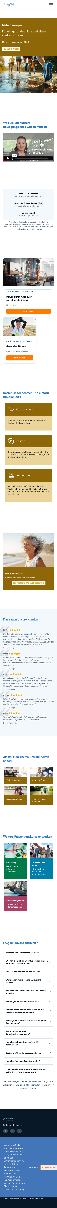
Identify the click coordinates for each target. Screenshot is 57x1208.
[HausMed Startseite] (8, 4)
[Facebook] (5, 1131)
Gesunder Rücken (16, 346)
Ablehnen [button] (33, 1167)
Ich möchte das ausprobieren (28, 583)
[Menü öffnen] (51, 5)
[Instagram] (12, 1131)
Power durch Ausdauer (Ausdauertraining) (19, 298)
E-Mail (27, 1084)
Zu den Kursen (11, 48)
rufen (37, 1084)
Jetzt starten (28, 311)
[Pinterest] (19, 1131)
